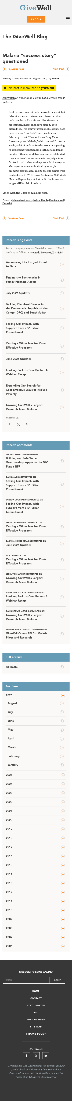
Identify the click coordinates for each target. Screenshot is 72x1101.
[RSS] (27, 424)
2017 (9, 847)
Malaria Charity (40, 200)
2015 (9, 865)
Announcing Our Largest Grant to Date (26, 264)
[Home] (36, 8)
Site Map (36, 1027)
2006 (9, 946)
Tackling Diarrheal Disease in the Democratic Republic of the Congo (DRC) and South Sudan (27, 308)
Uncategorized (56, 200)
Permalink (7, 203)
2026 (9, 695)
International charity (22, 200)
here (44, 193)
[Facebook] (9, 424)
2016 (9, 856)
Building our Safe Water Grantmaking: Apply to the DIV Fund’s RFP (27, 461)
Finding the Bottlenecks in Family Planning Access (23, 279)
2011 (9, 901)
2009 (9, 919)
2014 (9, 874)
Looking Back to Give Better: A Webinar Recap (27, 372)
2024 (9, 784)
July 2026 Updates (18, 293)
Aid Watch (8, 98)
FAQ (36, 1013)
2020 (9, 820)
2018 (9, 838)
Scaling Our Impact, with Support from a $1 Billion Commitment (22, 328)
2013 (9, 883)
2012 (9, 892)
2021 (9, 811)
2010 (9, 910)
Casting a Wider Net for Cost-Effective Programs (26, 345)
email (36, 252)
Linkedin (45, 1055)
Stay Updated (36, 1006)
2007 (9, 937)
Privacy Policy (36, 1034)
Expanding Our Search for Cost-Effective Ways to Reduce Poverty (26, 390)
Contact (36, 998)
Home (36, 991)
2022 (9, 802)
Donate (36, 19)
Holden (55, 79)
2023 (9, 793)
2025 (9, 775)
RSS (60, 252)
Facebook (46, 252)
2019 (9, 829)
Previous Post (16, 69)
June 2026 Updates (18, 359)
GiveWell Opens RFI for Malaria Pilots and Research (27, 634)
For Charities (36, 1020)
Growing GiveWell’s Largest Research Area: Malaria (24, 407)
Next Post (58, 69)
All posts (11, 667)
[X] (18, 424)
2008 (9, 928)
